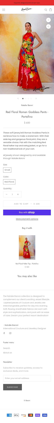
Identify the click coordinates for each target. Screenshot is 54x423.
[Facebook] (4, 333)
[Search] (46, 10)
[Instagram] (10, 333)
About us (7, 352)
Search (6, 348)
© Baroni (27, 400)
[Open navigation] (3, 10)
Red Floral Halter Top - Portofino (27, 263)
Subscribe (12, 387)
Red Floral (9, 181)
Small (7, 169)
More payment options (27, 218)
